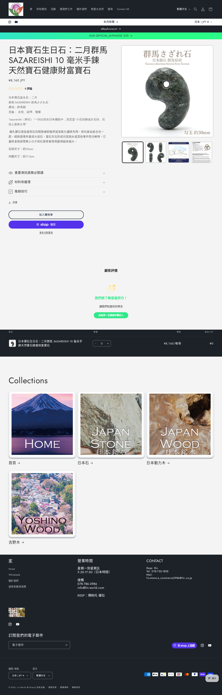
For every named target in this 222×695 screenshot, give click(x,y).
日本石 (83, 463)
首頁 (12, 463)
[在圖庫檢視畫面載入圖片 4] (201, 152)
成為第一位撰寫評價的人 (111, 315)
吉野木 (14, 542)
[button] (195, 9)
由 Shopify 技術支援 (36, 687)
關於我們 (14, 581)
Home (12, 569)
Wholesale (14, 575)
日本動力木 (156, 463)
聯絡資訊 (76, 687)
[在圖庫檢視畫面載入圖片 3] (178, 152)
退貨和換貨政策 (17, 586)
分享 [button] (15, 202)
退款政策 (52, 687)
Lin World (21, 687)
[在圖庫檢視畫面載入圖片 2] (155, 152)
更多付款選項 (46, 232)
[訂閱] (66, 645)
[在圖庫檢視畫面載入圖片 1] (132, 152)
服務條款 (64, 687)
